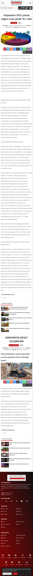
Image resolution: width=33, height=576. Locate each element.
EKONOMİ (4, 535)
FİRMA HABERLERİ (21, 535)
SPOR (18, 543)
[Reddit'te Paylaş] (11, 49)
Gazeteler (19, 508)
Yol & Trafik (4, 511)
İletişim (3, 527)
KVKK (3, 521)
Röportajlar (23, 557)
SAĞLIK (18, 540)
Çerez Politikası (20, 521)
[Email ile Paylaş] (27, 49)
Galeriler (16, 557)
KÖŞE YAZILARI (5, 540)
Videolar (9, 557)
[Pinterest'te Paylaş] (4, 49)
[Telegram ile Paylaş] (8, 49)
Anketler (30, 557)
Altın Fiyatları (4, 514)
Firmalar (6, 564)
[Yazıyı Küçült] (27, 52)
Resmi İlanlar (19, 564)
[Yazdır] (30, 49)
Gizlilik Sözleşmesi (6, 524)
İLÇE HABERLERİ (20, 538)
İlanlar (12, 564)
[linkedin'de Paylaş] (20, 49)
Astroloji (19, 511)
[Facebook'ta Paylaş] (14, 49)
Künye (18, 524)
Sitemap (27, 564)
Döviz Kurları (20, 514)
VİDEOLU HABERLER (6, 546)
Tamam (15, 573)
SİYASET (4, 543)
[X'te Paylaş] (17, 49)
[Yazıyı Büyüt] (30, 52)
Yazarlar (3, 557)
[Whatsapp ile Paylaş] (24, 49)
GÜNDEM (4, 538)
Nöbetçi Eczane (5, 508)
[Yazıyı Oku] (24, 52)
